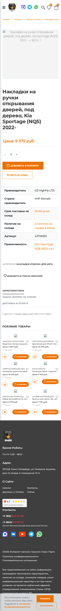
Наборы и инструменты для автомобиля (19, 396)
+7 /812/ (13, 516)
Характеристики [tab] (13, 290)
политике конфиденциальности (17, 605)
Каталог (18, 19)
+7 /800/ (12, 522)
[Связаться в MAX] (23, 7)
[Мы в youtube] (22, 534)
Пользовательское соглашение (19, 560)
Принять (45, 598)
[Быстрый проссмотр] (34, 381)
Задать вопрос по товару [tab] (19, 297)
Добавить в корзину (25, 165)
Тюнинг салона (33, 19)
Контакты (32, 488)
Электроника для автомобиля (45, 341)
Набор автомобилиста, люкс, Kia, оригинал (22, 399)
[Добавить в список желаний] (27, 341)
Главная (6, 19)
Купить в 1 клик (17, 175)
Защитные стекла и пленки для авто (17, 341)
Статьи (30, 492)
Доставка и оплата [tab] (15, 303)
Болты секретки (38, 369)
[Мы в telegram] (29, 7)
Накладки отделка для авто (34, 264)
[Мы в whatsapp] (36, 7)
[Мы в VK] (13, 534)
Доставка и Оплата (13, 492)
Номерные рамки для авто (13, 369)
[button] (43, 7)
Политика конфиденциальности (20, 556)
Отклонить (47, 605)
